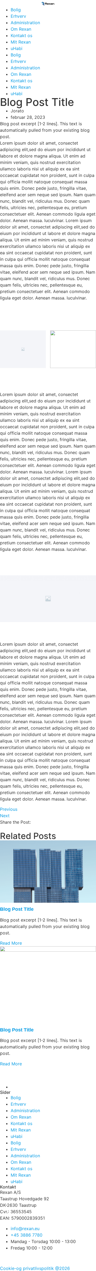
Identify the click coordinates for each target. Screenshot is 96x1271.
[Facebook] (6, 1258)
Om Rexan (21, 29)
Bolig (16, 9)
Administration (25, 22)
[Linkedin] (36, 1258)
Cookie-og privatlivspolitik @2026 (35, 1268)
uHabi (16, 48)
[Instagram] (21, 1258)
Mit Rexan (21, 42)
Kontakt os (21, 35)
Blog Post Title (17, 909)
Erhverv (18, 16)
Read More (11, 943)
